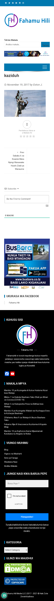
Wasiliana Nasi (10, 462)
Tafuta (45, 45)
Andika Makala (10, 466)
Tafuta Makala (11, 40)
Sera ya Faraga (11, 458)
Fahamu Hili (14, 302)
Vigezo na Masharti (13, 453)
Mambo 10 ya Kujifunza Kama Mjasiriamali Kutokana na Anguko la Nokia (23, 432)
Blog (6, 449)
